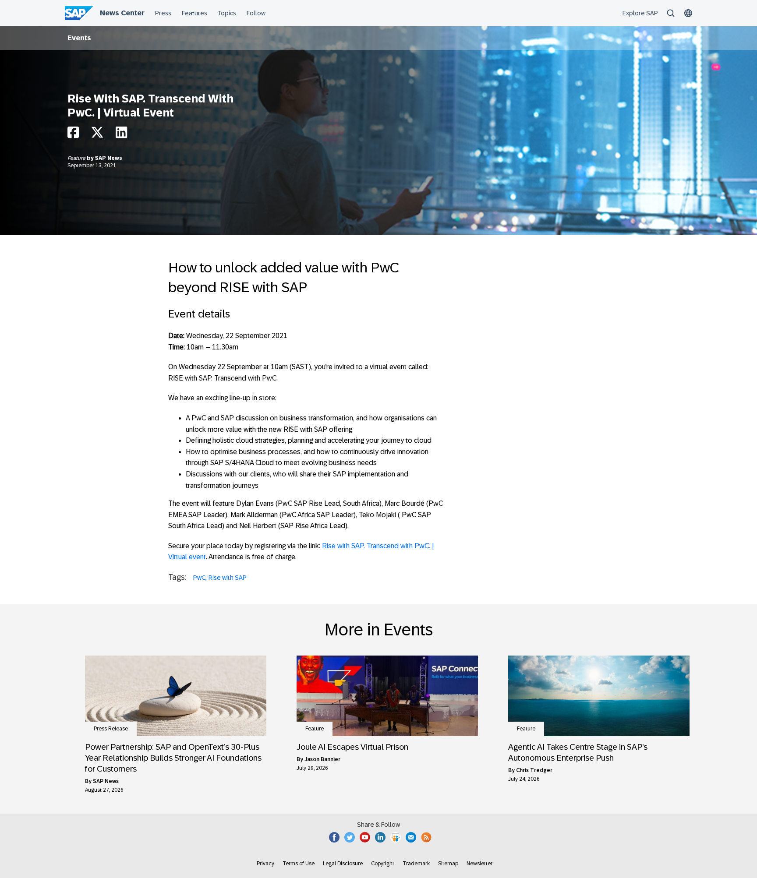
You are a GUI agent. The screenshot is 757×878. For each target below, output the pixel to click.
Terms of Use (299, 863)
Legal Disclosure (343, 863)
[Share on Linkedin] (121, 134)
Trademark (416, 863)
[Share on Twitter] (97, 134)
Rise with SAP (228, 577)
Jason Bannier (322, 759)
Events (79, 38)
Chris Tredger (534, 770)
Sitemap (448, 863)
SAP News (108, 158)
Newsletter (479, 863)
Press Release (111, 729)
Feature (77, 158)
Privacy (265, 863)
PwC (199, 577)
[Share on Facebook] (73, 134)
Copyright (382, 863)
